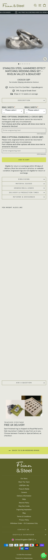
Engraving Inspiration (24, 510)
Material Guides (24, 184)
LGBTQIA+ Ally (24, 485)
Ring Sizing (24, 179)
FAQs (24, 499)
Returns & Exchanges (24, 197)
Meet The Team (24, 482)
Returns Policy (24, 503)
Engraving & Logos (24, 188)
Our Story (24, 478)
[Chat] (43, 555)
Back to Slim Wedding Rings (25, 450)
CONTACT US (23, 529)
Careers (24, 492)
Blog (24, 513)
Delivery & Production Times (24, 192)
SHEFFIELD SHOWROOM (23, 535)
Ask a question (24, 383)
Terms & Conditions (24, 516)
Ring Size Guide (24, 506)
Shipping (20, 82)
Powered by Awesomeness (24, 558)
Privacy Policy (24, 520)
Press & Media (24, 489)
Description (24, 100)
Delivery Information (24, 496)
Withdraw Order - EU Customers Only (24, 523)
